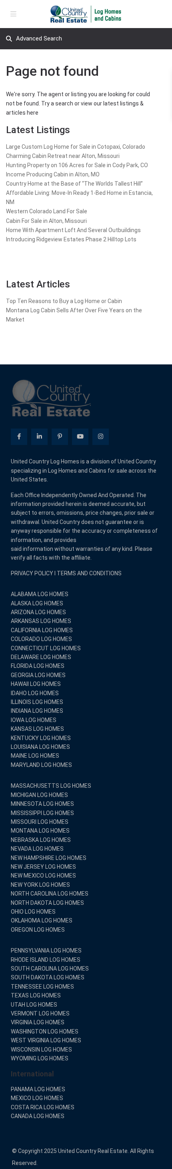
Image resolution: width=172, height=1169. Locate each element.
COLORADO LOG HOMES (41, 639)
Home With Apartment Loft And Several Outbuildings (73, 230)
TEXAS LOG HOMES (36, 995)
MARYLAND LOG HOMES (41, 765)
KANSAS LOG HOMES (37, 729)
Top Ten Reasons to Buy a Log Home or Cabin (64, 301)
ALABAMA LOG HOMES (39, 594)
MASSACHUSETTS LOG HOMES (51, 786)
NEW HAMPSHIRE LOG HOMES (48, 858)
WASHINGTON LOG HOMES (44, 1031)
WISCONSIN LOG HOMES (41, 1049)
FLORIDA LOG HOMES (37, 666)
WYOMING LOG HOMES (39, 1058)
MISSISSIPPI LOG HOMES (42, 813)
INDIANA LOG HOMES (37, 711)
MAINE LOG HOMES (35, 755)
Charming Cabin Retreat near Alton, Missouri (63, 156)
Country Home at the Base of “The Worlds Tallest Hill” (74, 183)
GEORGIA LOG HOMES (38, 675)
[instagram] (100, 437)
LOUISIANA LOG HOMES (40, 747)
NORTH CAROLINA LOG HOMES (49, 893)
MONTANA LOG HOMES (40, 830)
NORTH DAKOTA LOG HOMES (47, 903)
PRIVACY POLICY (32, 573)
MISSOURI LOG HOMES (39, 822)
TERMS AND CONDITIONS (89, 573)
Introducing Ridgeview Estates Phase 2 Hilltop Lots (71, 239)
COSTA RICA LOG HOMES (42, 1107)
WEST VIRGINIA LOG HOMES (46, 1040)
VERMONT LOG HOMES (40, 1013)
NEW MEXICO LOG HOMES (43, 875)
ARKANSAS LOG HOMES (41, 621)
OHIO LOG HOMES (33, 911)
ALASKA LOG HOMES (37, 603)
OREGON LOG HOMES (38, 929)
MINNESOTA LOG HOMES (42, 804)
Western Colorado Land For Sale (46, 211)
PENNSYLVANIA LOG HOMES (46, 950)
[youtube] (80, 437)
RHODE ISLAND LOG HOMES (45, 960)
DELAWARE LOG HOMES (41, 657)
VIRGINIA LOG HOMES (37, 1022)
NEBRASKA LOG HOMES (41, 840)
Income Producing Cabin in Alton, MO (53, 174)
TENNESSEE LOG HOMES (42, 986)
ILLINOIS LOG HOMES (37, 702)
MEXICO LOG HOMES (37, 1098)
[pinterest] (60, 437)
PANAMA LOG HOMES (38, 1089)
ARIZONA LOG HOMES (38, 612)
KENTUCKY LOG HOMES (41, 738)
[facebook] (19, 437)
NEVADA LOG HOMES (37, 848)
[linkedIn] (39, 437)
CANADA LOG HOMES (37, 1116)
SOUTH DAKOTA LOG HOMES (47, 977)
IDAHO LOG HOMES (35, 693)
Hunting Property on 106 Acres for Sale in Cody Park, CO (77, 165)
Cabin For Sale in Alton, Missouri (46, 221)
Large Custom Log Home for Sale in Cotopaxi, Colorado (75, 147)
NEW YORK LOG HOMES (40, 885)
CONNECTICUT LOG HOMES (46, 648)
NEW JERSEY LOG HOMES (43, 867)
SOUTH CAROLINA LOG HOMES (50, 968)
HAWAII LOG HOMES (36, 684)
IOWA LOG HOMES (33, 720)
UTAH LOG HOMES (34, 1004)
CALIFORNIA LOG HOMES (42, 630)
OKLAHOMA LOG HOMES (41, 920)
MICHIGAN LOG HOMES (39, 795)
